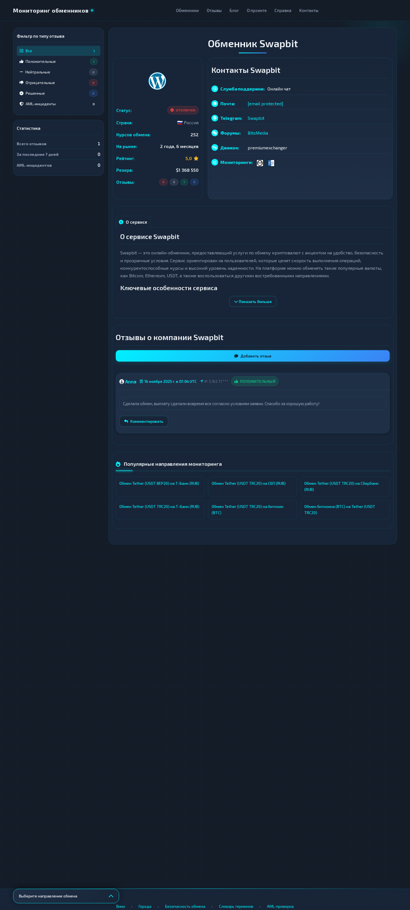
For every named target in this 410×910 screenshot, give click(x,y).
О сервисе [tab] (136, 221)
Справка (282, 10)
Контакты (309, 10)
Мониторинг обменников (51, 10)
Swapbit (256, 118)
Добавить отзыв (255, 356)
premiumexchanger (267, 147)
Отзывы (214, 10)
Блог (234, 10)
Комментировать (146, 421)
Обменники (187, 10)
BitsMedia (258, 132)
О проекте (257, 10)
